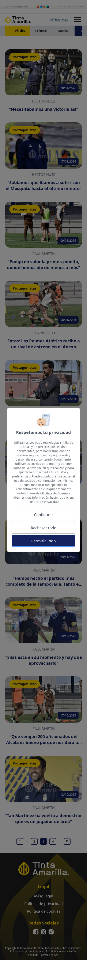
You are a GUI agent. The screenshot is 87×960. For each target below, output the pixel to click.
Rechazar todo (43, 527)
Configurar (43, 514)
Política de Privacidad (44, 502)
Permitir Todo (43, 540)
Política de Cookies (55, 493)
